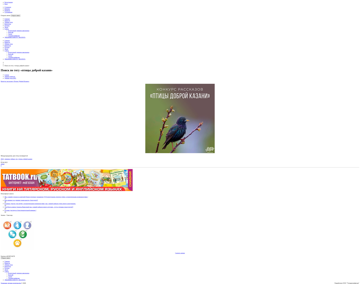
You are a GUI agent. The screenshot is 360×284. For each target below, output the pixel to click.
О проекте (7, 7)
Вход (6, 4)
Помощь (7, 9)
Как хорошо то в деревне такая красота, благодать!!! (21, 200)
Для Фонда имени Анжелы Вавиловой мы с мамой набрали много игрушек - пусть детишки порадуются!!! (38, 207)
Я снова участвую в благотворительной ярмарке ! (20, 210)
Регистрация (8, 2)
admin (2, 164)
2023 (2, 159)
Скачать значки (180, 253)
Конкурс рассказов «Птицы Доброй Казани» (15, 81)
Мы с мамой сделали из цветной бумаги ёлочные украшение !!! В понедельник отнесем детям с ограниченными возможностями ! (46, 197)
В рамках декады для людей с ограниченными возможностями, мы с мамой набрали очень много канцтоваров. (40, 203)
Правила (7, 10)
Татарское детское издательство (11, 283)
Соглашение (8, 12)
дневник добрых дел (11, 159)
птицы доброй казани (25, 159)
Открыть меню (15, 15)
